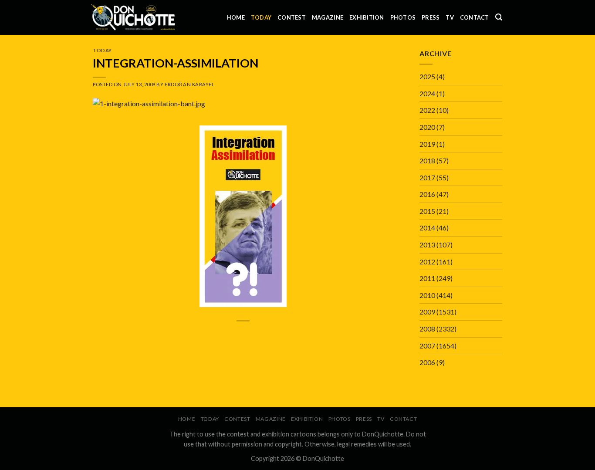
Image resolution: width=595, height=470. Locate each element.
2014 (427, 227)
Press (430, 17)
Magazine (327, 17)
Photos (403, 17)
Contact (474, 17)
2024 (427, 93)
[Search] (498, 17)
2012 (427, 261)
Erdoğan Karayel (189, 84)
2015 (427, 211)
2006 (427, 362)
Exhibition (366, 17)
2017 (427, 177)
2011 (427, 278)
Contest (291, 17)
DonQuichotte (323, 458)
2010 (427, 295)
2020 (427, 127)
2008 (427, 329)
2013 (427, 244)
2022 (427, 110)
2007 (427, 346)
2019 (427, 144)
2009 (427, 312)
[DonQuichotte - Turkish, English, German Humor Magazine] (133, 17)
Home (236, 17)
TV (450, 17)
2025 (427, 76)
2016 (427, 194)
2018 (427, 160)
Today (261, 17)
